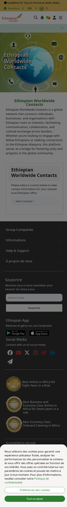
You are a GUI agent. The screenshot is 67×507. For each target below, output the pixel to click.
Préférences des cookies (35, 490)
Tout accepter (34, 499)
